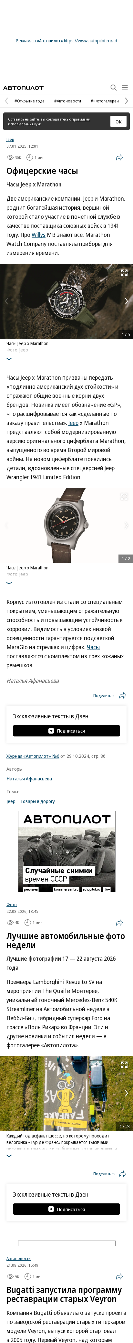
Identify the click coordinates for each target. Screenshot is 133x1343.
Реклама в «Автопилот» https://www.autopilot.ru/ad (66, 40)
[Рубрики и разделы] (125, 87)
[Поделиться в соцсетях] (119, 157)
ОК (119, 121)
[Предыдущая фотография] (6, 301)
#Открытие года (30, 101)
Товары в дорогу (37, 801)
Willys (39, 234)
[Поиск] (113, 87)
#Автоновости (67, 101)
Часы (93, 647)
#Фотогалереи (105, 101)
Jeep (10, 139)
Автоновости (18, 1258)
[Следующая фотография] (126, 301)
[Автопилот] (23, 87)
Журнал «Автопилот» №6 (32, 756)
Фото (11, 904)
